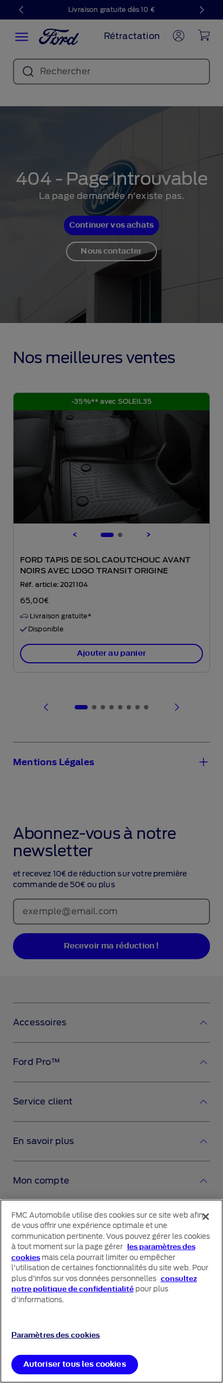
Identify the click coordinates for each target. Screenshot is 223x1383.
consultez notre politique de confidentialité (104, 1284)
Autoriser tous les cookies (74, 1364)
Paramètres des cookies (55, 1335)
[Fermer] (206, 1217)
